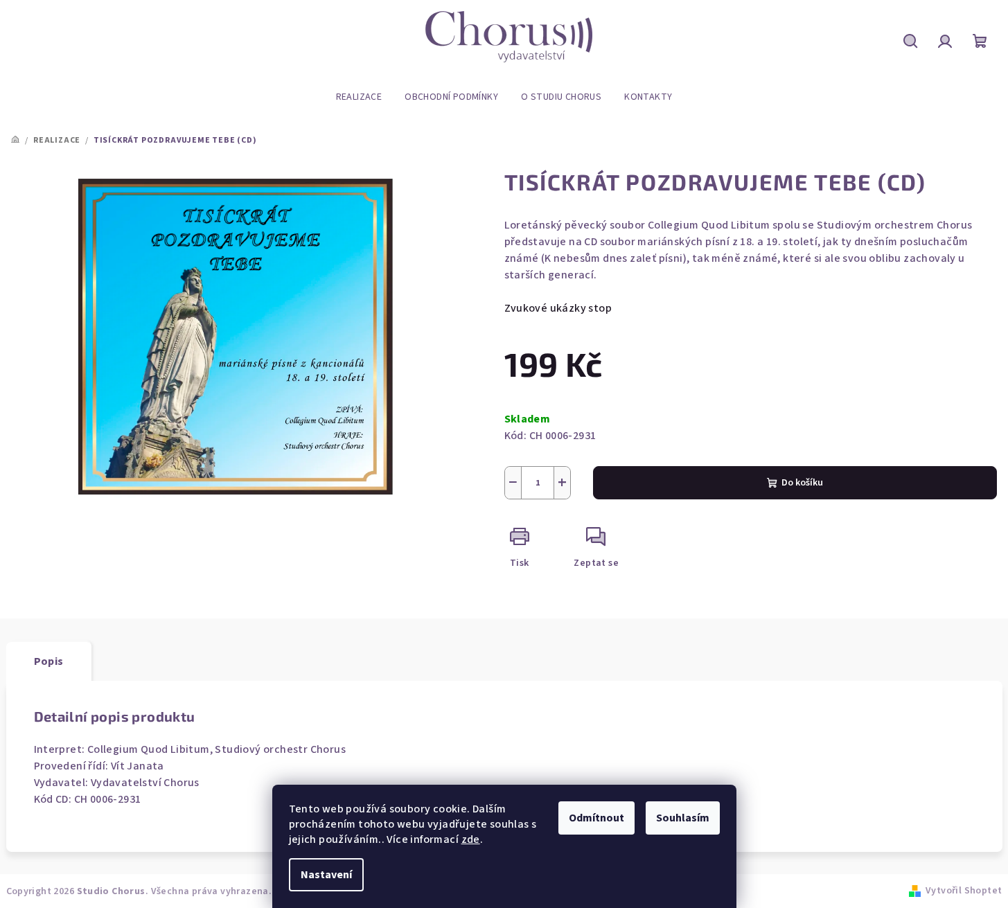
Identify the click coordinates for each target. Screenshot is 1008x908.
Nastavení (326, 874)
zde (470, 839)
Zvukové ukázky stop (558, 308)
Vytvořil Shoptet (964, 891)
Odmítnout (596, 818)
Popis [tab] (49, 661)
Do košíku (802, 483)
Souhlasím (682, 818)
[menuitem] (359, 97)
